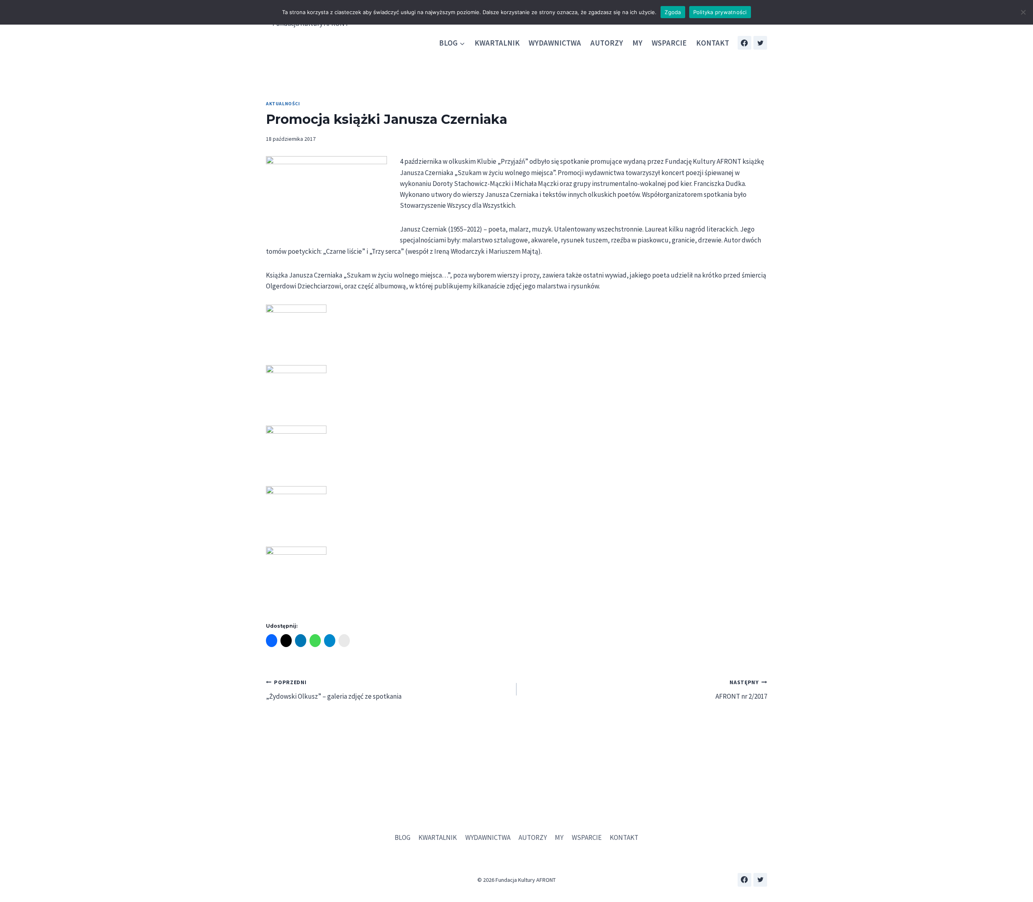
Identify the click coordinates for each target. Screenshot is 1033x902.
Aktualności (283, 103)
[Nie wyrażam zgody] (1023, 12)
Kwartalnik (497, 43)
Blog (402, 837)
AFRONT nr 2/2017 (741, 690)
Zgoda (673, 12)
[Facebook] (744, 43)
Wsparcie (669, 43)
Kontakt (712, 43)
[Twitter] (760, 43)
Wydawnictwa (555, 43)
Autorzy (606, 43)
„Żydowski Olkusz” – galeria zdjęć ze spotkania (333, 690)
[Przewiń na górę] (1020, 873)
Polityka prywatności (720, 12)
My (637, 43)
